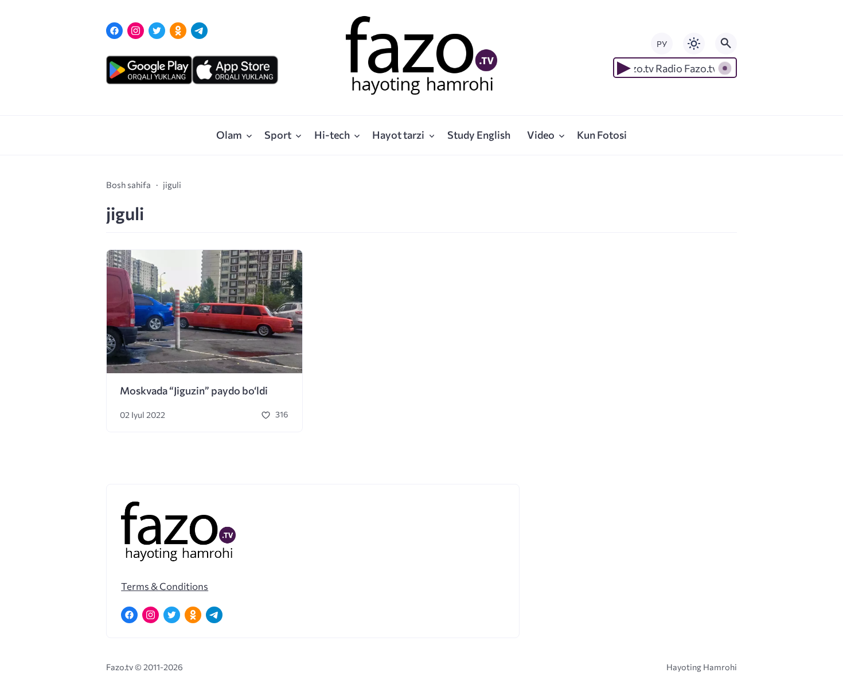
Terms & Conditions (164, 586)
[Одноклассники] (178, 30)
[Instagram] (135, 30)
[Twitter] (157, 30)
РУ (662, 44)
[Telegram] (199, 30)
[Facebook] (114, 30)
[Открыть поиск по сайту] (726, 43)
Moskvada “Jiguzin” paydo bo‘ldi (194, 390)
